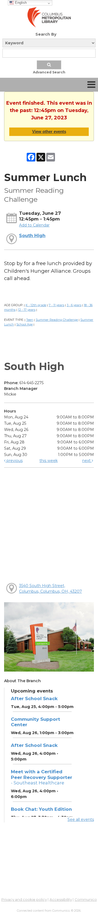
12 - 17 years (26, 310)
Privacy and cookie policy (24, 899)
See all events (81, 819)
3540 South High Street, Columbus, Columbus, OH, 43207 (50, 588)
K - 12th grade (36, 305)
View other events (49, 131)
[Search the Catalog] (49, 64)
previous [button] (14, 460)
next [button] (87, 460)
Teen (29, 320)
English (20, 3)
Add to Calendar (34, 225)
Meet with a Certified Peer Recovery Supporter (41, 777)
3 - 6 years (74, 305)
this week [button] (48, 460)
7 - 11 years (56, 305)
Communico (86, 899)
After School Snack (34, 698)
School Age (24, 324)
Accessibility (61, 899)
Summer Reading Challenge (57, 320)
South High (32, 235)
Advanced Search (49, 72)
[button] (91, 85)
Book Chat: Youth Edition (41, 809)
